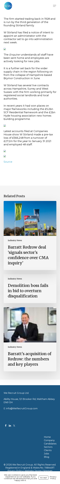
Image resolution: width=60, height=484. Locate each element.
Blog (46, 457)
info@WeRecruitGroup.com (22, 408)
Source (8, 161)
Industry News (15, 240)
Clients (47, 450)
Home (47, 437)
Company (49, 440)
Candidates (50, 444)
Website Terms (33, 470)
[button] (54, 5)
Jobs (46, 454)
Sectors (48, 447)
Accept (43, 478)
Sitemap (47, 470)
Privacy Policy (15, 470)
